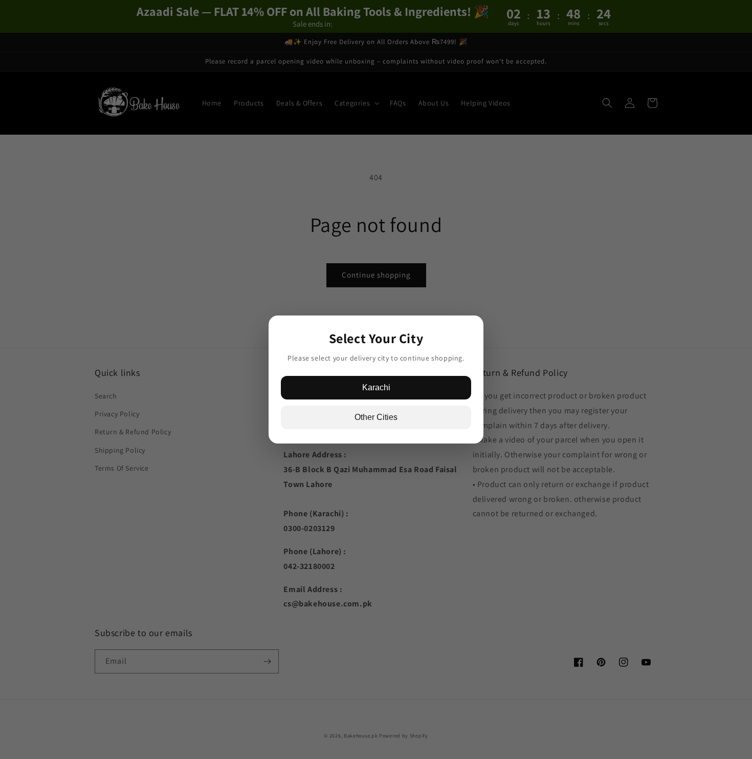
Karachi (376, 387)
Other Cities (376, 417)
